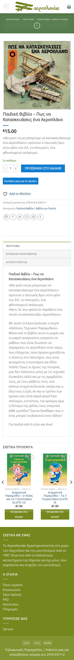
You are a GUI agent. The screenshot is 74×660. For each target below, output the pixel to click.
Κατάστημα (28, 19)
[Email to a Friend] (27, 217)
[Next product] (37, 25)
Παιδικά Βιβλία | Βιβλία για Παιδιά (52, 19)
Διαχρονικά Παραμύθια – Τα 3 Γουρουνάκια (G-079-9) (55, 497)
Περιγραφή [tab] (13, 246)
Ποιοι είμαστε (13, 585)
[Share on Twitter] (20, 217)
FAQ (6, 599)
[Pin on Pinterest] (34, 217)
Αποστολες (11, 604)
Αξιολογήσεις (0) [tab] (16, 262)
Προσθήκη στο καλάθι (43, 168)
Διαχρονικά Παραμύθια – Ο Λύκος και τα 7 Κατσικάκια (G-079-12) (19, 497)
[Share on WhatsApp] (6, 217)
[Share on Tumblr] (40, 217)
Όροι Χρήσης (12, 594)
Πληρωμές (10, 609)
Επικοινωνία (11, 590)
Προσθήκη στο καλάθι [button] (19, 514)
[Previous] (3, 490)
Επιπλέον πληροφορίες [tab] (21, 254)
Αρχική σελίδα (12, 19)
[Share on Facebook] (13, 217)
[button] (6, 7)
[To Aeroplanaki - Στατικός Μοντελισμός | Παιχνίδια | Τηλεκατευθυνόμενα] (37, 6)
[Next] (71, 490)
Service (8, 629)
